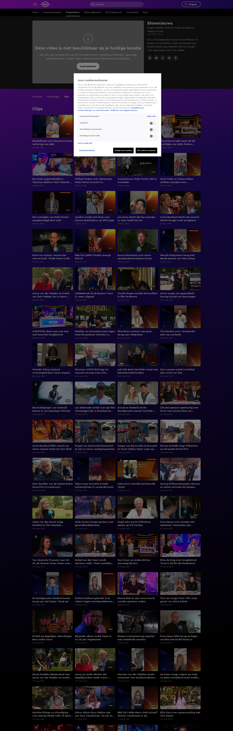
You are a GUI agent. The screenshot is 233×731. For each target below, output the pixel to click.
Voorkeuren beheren (87, 150)
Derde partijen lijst (85, 143)
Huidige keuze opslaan (123, 150)
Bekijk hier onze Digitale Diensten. (124, 110)
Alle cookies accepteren (146, 150)
